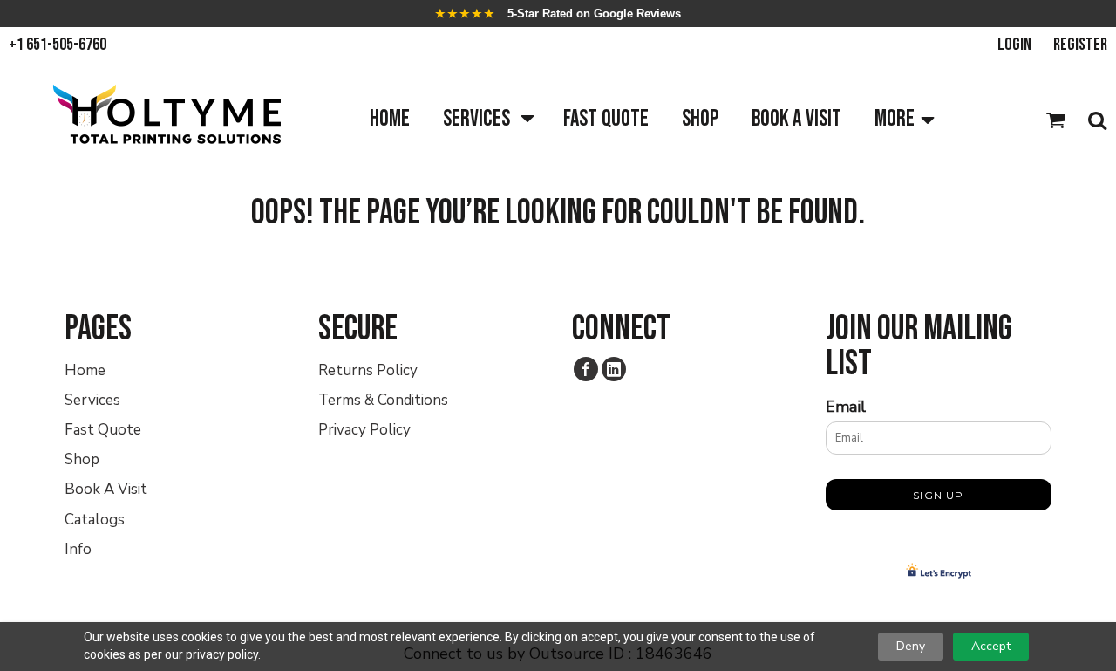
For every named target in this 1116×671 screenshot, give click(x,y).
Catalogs (95, 520)
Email (846, 406)
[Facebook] (586, 369)
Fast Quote (103, 430)
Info (78, 549)
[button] (486, 120)
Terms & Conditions (383, 400)
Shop (82, 459)
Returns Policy (368, 370)
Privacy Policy (364, 430)
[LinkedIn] (614, 369)
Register (1080, 44)
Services (92, 400)
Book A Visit (106, 489)
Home (85, 370)
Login (1014, 44)
